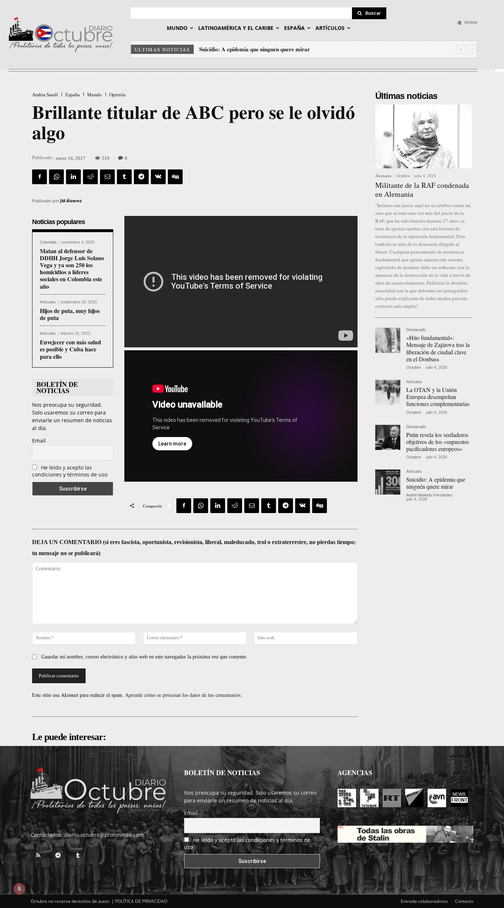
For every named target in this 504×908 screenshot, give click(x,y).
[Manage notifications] (19, 889)
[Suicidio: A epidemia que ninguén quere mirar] (387, 482)
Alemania (383, 176)
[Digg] (175, 176)
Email (39, 440)
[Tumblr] (124, 176)
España (72, 94)
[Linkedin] (73, 176)
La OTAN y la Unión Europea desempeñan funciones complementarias (437, 396)
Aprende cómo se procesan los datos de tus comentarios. (183, 694)
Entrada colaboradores (424, 901)
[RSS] (38, 855)
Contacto (464, 901)
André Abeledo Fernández (429, 495)
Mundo (94, 94)
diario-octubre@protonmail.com (104, 834)
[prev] (460, 49)
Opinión (117, 94)
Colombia (48, 242)
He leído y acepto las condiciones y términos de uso (69, 471)
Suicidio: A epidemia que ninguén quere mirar (254, 49)
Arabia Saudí (45, 94)
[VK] (158, 176)
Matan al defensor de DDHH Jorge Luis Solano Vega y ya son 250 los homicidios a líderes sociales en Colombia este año (72, 268)
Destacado (416, 330)
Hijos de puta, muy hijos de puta (70, 314)
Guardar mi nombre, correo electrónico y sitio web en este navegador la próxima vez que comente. (144, 657)
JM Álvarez (71, 200)
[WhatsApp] (56, 176)
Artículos (48, 302)
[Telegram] (141, 176)
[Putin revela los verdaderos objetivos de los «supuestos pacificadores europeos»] (387, 437)
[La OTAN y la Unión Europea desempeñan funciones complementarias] (387, 392)
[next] (472, 49)
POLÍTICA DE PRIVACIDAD (141, 901)
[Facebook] (39, 176)
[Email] (107, 176)
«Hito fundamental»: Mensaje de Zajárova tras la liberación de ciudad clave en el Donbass (438, 348)
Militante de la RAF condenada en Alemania (422, 189)
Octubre (403, 175)
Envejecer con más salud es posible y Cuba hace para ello (70, 349)
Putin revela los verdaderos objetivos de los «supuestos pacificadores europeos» (437, 442)
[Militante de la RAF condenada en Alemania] (423, 136)
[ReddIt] (90, 176)
